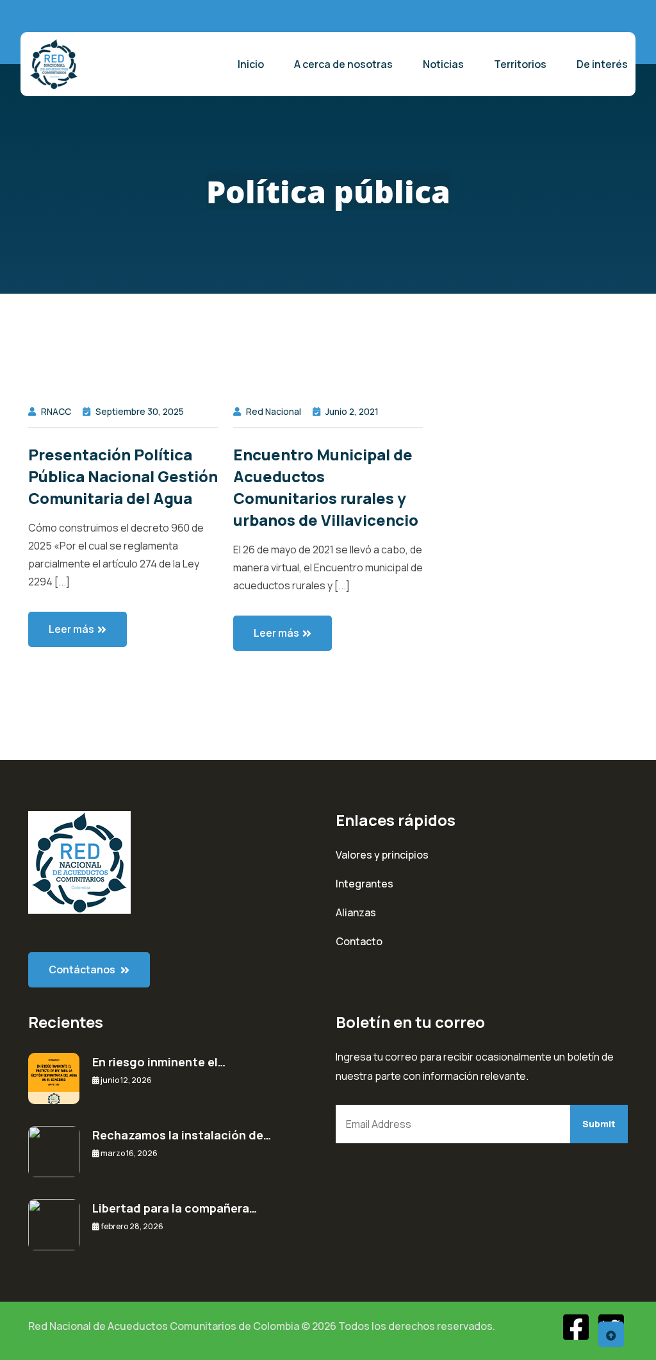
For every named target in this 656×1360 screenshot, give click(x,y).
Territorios (520, 64)
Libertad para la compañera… (174, 1208)
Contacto (359, 941)
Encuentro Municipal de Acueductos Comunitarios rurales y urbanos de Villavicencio (325, 487)
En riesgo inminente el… (159, 1062)
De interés (602, 64)
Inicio (251, 64)
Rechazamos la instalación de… (181, 1135)
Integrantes (364, 884)
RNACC (56, 411)
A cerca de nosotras (343, 64)
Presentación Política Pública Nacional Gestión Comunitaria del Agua (123, 476)
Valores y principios (382, 855)
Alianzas (356, 912)
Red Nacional (273, 411)
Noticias (443, 64)
